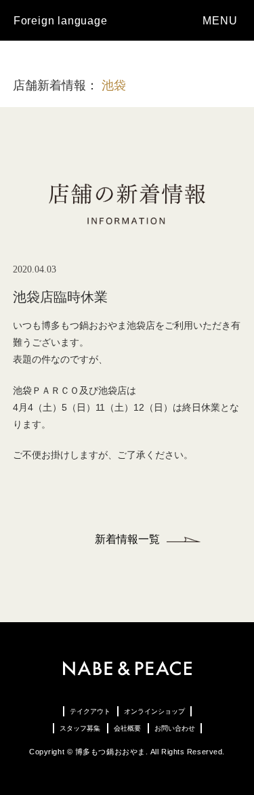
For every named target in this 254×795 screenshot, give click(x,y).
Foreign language (61, 20)
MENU (221, 20)
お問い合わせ (174, 728)
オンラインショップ (154, 711)
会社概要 (127, 728)
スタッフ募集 (80, 728)
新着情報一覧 (127, 539)
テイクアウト (90, 711)
